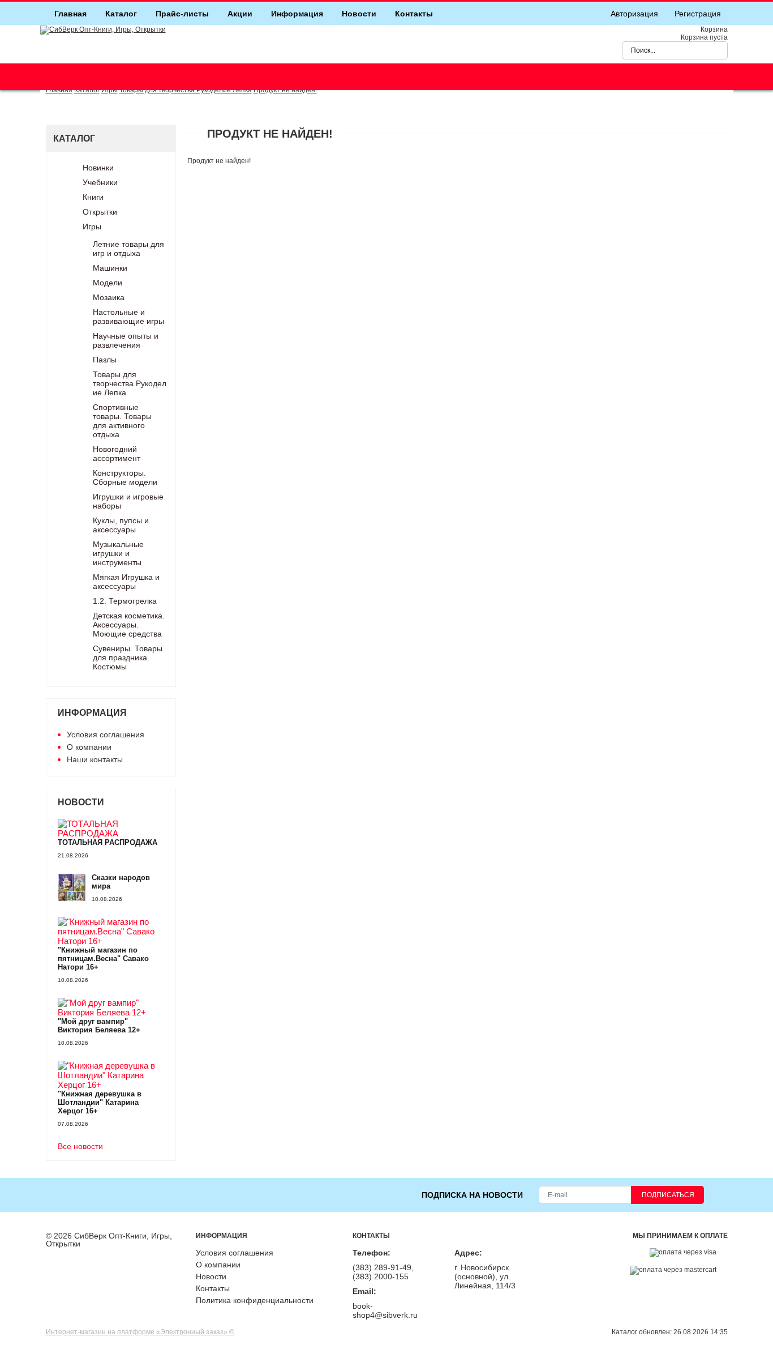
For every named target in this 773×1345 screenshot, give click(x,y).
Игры (92, 226)
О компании (89, 747)
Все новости (80, 1146)
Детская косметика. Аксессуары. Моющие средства (129, 624)
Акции (239, 13)
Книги (93, 197)
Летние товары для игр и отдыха (128, 249)
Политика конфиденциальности (255, 1300)
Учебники (100, 182)
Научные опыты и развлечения (125, 340)
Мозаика (108, 297)
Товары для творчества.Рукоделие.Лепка (129, 383)
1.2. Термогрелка (125, 600)
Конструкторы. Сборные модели (125, 477)
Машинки (110, 267)
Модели (107, 282)
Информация (297, 13)
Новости (359, 13)
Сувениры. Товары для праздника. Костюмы (127, 657)
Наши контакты (95, 759)
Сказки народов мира (121, 881)
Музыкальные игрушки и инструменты (118, 553)
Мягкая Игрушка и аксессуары (126, 582)
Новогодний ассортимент (116, 454)
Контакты (414, 13)
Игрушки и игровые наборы (128, 501)
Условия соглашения (105, 734)
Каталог (121, 13)
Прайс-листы (182, 13)
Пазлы (105, 359)
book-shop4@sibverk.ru (385, 1310)
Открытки (100, 211)
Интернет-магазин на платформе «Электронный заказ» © (140, 1332)
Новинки (98, 167)
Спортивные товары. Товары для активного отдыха (122, 421)
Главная (70, 13)
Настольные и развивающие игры (128, 317)
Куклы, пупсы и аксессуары (121, 525)
